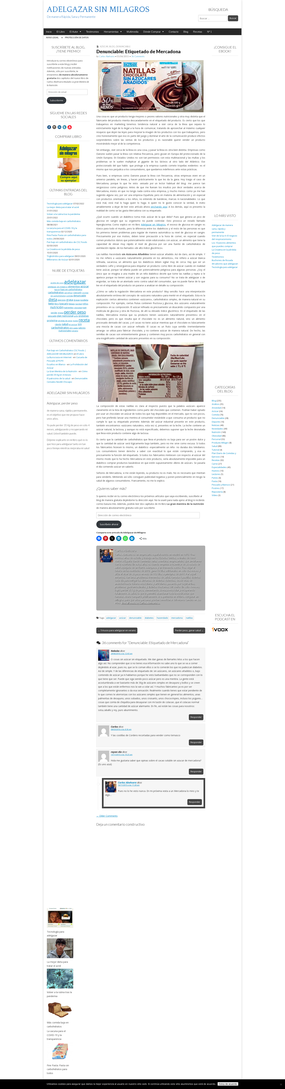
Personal (216, 439)
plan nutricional (65, 315)
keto (51, 303)
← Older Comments (107, 815)
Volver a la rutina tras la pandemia (63, 214)
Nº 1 (209, 31)
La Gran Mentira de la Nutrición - (62, 371)
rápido (58, 324)
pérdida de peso (65, 320)
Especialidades (219, 467)
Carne (215, 463)
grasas (77, 300)
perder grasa (57, 312)
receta (84, 320)
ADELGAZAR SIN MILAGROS (98, 9)
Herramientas (111, 31)
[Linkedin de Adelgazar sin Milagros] (59, 127)
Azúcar (104, 46)
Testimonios (92, 31)
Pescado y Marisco (221, 484)
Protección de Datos (77, 37)
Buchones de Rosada (222, 260)
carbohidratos (56, 292)
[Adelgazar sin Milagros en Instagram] (54, 127)
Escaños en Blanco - (56, 364)
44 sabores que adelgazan (225, 263)
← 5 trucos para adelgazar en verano (117, 630)
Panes (215, 477)
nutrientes (69, 307)
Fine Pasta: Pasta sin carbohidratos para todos (58, 1069)
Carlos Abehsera (106, 56)
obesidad (78, 307)
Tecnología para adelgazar (60, 203)
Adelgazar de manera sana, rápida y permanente (222, 229)
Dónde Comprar (152, 31)
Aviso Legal (52, 37)
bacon (57, 289)
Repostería (217, 491)
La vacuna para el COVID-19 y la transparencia (56, 1035)
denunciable (135, 618)
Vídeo (215, 495)
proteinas (84, 315)
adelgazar (111, 618)
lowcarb (63, 303)
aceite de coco (57, 283)
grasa (69, 300)
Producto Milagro (220, 442)
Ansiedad (216, 407)
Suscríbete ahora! (109, 524)
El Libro (61, 31)
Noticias (216, 425)
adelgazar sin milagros (58, 286)
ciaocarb (77, 292)
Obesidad (217, 435)
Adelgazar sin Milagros (153, 224)
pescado (52, 315)
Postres (216, 488)
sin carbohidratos (66, 325)
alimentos (74, 286)
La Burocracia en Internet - (60, 357)
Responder (196, 717)
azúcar (122, 618)
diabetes (149, 618)
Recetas (197, 31)
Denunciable (123, 46)
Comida (215, 414)
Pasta (214, 481)
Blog (185, 31)
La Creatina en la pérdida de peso (63, 249)
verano (75, 330)
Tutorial (215, 449)
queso (75, 321)
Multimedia (132, 31)
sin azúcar (73, 324)
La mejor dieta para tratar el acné (63, 207)
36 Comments (138, 56)
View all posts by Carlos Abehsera (140, 602)
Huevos (215, 470)
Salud (214, 446)
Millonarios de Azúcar (57, 259)
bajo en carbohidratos (71, 289)
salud (65, 324)
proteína (52, 320)
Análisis (215, 404)
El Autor (74, 31)
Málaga (72, 304)
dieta (52, 299)
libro (56, 303)
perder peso (75, 312)
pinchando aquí (159, 206)
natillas (189, 618)
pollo (76, 316)
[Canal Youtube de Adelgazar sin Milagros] (69, 127)
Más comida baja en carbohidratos (64, 221)
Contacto (173, 31)
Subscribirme (56, 100)
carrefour (68, 293)
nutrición (56, 307)
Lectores (216, 474)
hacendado (162, 618)
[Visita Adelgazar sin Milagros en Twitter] (64, 127)
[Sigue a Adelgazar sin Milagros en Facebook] (49, 127)
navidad (78, 304)
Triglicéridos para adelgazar (60, 256)
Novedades (217, 428)
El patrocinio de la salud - (59, 378)
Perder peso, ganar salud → (189, 630)
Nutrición (216, 432)
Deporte (216, 421)
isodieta (84, 299)
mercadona (177, 618)
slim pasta (73, 328)
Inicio (49, 31)
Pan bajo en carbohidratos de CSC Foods (67, 242)
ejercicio (62, 299)
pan (85, 307)
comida (69, 295)
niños (85, 303)
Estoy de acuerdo (228, 1084)
